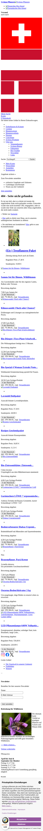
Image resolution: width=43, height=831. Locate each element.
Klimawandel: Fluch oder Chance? (18, 308)
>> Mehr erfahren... (8, 745)
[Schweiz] (21, 48)
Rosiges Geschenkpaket (12, 430)
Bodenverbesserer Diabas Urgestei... (18, 527)
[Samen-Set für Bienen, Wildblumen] (15, 268)
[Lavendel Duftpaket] (9, 387)
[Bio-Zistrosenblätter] (9, 456)
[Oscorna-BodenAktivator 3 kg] (13, 582)
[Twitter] (12, 656)
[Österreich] (21, 80)
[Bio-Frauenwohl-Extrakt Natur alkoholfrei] (18, 359)
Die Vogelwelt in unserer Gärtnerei (19, 664)
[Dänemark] (21, 112)
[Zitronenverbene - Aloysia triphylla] (14, 245)
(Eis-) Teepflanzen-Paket (21, 250)
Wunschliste (10, 166)
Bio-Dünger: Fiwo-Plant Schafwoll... (19, 338)
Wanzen (9, 668)
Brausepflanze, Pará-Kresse (14, 559)
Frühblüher (10, 666)
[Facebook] (7, 656)
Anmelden (10, 168)
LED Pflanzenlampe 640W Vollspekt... (20, 625)
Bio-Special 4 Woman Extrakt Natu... (19, 367)
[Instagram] (3, 656)
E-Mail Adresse (7, 695)
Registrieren (10, 170)
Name (3, 690)
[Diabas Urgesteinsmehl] (10, 518)
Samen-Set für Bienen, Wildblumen (18, 277)
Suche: (3, 159)
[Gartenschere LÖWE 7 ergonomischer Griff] (18, 487)
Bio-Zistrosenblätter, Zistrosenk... (17, 465)
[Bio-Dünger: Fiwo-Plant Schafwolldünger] (18, 330)
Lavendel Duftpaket (11, 396)
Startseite (14, 214)
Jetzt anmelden (6, 191)
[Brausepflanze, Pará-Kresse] (12, 547)
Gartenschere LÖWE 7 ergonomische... (20, 496)
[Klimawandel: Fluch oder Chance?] (15, 299)
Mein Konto (10, 164)
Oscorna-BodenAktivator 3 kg (16, 590)
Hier (4, 218)
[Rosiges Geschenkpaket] (11, 422)
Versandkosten (23, 297)
